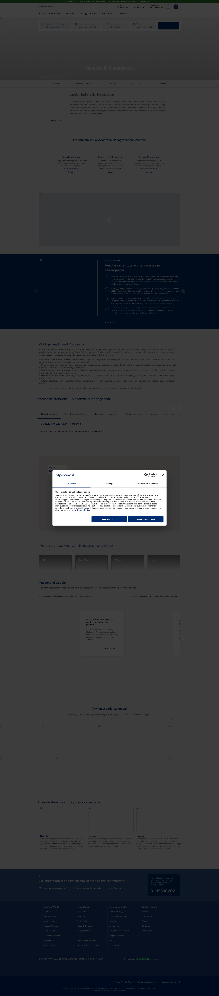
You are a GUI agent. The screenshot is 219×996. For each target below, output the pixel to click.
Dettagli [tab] (109, 484)
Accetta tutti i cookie (146, 519)
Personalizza (107, 519)
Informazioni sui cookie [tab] (147, 484)
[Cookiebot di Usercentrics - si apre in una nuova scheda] (146, 475)
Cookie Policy (83, 510)
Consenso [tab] (71, 484)
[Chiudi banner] (163, 475)
